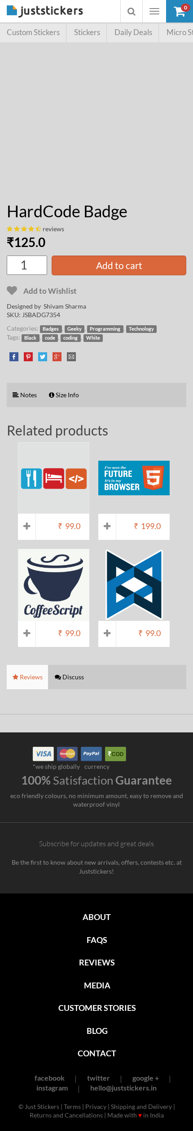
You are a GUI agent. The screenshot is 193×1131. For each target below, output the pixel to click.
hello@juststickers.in (123, 1087)
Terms (72, 1106)
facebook (50, 1077)
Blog (97, 1031)
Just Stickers (45, 11)
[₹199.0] (134, 509)
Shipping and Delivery (141, 1106)
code (50, 338)
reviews (53, 229)
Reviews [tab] (30, 677)
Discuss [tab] (72, 677)
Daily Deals (133, 32)
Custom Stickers (33, 32)
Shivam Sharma (65, 306)
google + (145, 1077)
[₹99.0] (53, 509)
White (93, 338)
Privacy (95, 1106)
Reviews (97, 962)
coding (70, 338)
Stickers (87, 32)
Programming (105, 329)
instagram (52, 1087)
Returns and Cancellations (66, 1115)
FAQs (97, 940)
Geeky (74, 329)
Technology (141, 329)
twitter (98, 1077)
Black (30, 338)
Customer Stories (97, 1008)
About (97, 917)
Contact (97, 1053)
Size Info (66, 395)
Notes (28, 395)
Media (97, 985)
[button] (179, 11)
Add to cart (119, 265)
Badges (51, 329)
